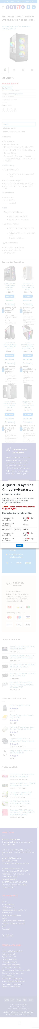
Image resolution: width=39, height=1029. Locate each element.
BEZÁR (19, 545)
